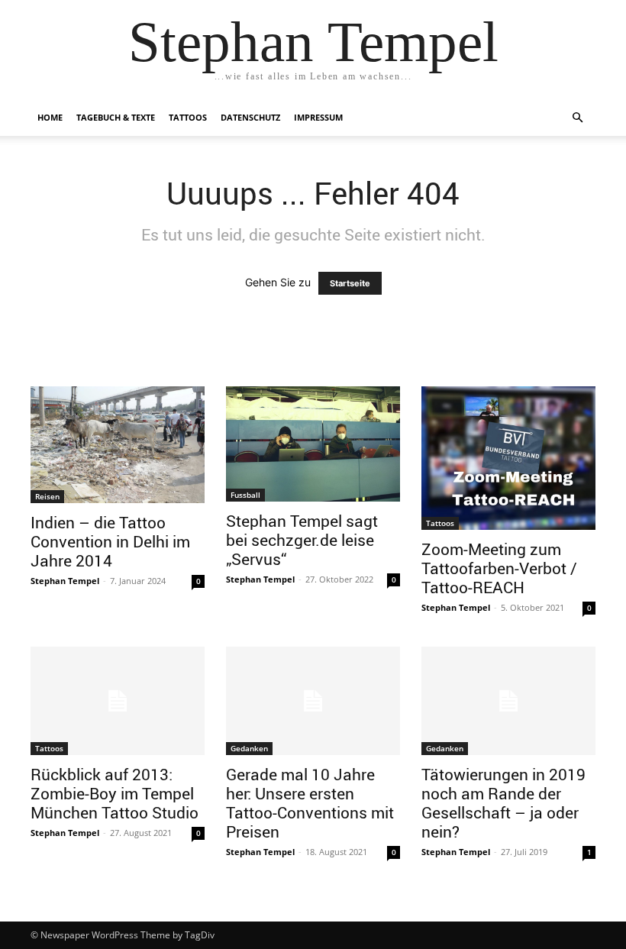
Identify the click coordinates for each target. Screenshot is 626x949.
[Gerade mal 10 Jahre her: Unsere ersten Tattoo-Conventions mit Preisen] (313, 701)
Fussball (245, 494)
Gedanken (249, 748)
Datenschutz (250, 117)
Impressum (318, 117)
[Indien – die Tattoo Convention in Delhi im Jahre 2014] (118, 444)
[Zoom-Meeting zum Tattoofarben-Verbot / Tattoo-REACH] (508, 458)
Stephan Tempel (65, 580)
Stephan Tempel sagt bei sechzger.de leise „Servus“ (302, 540)
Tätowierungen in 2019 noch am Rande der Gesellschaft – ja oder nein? (503, 802)
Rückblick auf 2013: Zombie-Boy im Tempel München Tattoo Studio (114, 793)
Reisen (47, 496)
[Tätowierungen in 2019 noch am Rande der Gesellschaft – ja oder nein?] (508, 701)
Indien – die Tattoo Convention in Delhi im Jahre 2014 (110, 541)
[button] (577, 118)
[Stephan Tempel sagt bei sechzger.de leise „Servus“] (313, 444)
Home (50, 117)
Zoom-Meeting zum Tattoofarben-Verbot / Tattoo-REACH (499, 568)
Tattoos (188, 117)
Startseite (350, 283)
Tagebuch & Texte (115, 117)
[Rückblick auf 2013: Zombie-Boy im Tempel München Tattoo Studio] (118, 701)
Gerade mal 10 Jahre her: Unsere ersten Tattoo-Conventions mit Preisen (310, 802)
